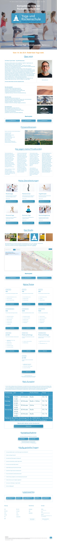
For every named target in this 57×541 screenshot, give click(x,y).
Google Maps (35, 244)
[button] (28, 426)
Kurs (17, 245)
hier (44, 389)
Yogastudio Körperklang (22, 245)
